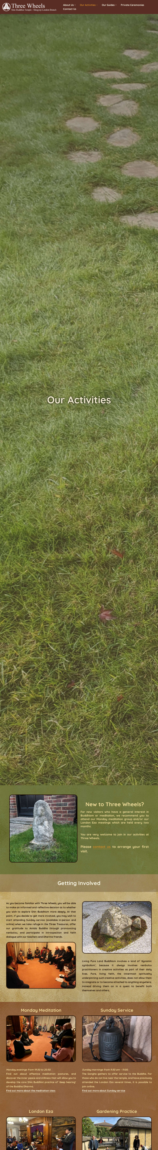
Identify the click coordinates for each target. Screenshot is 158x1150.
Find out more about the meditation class (30, 1090)
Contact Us (69, 8)
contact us (102, 847)
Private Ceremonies (132, 4)
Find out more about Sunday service (103, 1090)
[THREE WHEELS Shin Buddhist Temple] (30, 7)
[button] (75, 5)
